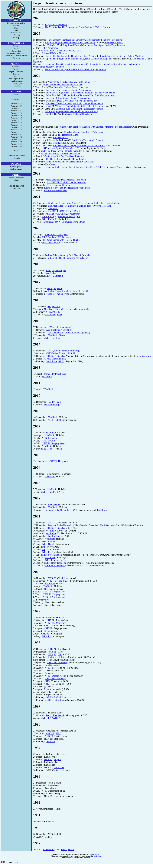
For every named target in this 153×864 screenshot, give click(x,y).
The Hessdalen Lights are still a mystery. (66, 40)
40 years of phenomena (56, 24)
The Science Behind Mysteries (129, 56)
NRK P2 (46, 718)
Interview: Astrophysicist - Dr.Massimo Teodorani (69, 92)
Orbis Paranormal (50, 48)
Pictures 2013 (16, 130)
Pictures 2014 (16, 127)
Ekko (59, 288)
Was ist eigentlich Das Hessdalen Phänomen (64, 156)
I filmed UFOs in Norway (54, 53)
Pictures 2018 (16, 118)
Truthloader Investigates (55, 374)
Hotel (16, 30)
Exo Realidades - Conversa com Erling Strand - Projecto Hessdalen (79, 205)
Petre (53, 623)
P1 (55, 522)
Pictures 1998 (16, 146)
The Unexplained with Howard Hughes (61, 240)
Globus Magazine (52, 358)
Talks (16, 76)
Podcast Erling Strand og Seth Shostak (63, 255)
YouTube (83, 140)
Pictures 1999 (16, 144)
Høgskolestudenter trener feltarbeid (71, 291)
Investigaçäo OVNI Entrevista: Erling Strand (64, 222)
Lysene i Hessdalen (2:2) (67, 148)
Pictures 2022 (16, 108)
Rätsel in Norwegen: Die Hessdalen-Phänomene (67, 187)
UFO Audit (53, 327)
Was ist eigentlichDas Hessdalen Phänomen (65, 179)
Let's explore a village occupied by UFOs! (62, 50)
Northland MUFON (86, 82)
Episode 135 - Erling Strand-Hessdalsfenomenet (70, 45)
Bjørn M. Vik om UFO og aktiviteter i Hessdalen (69, 106)
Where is (16, 35)
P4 (43, 546)
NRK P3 (50, 733)
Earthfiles (101, 510)
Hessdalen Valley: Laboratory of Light (64, 103)
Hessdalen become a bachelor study (72, 309)
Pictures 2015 (16, 125)
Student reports (16, 169)
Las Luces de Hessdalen (55, 190)
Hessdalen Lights (50, 242)
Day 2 (77, 211)
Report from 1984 (16, 71)
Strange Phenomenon (81, 90)
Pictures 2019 (16, 115)
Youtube (60, 66)
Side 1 (64, 849)
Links (16, 180)
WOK (56, 718)
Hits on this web (16, 186)
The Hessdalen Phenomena (60, 185)
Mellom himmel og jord (69, 216)
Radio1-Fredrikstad (57, 657)
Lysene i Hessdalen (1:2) (68, 151)
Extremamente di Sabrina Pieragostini (104, 40)
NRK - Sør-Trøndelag (57, 581)
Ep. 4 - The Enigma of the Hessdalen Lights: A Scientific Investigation (79, 58)
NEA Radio (48, 389)
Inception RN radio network (56, 294)
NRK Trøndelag (55, 332)
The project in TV (16, 79)
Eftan (67, 219)
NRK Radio (48, 216)
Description (16, 51)
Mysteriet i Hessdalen (69, 153)
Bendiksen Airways (113, 42)
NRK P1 (46, 443)
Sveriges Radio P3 (54, 330)
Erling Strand (94, 854)
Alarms (16, 99)
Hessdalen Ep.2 (60, 143)
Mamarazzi (61, 623)
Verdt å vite (51, 361)
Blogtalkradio (54, 306)
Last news (16, 67)
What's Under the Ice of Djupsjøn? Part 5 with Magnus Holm (86, 95)
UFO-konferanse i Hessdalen (58, 84)
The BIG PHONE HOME (60, 211)
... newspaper (16, 83)
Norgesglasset (58, 443)
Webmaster (98, 856)
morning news (144, 356)
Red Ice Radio (54, 402)
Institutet (68, 330)
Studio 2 (59, 276)
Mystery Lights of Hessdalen (78, 114)
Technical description (16, 155)
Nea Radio (77, 84)
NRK (48, 270)
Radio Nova (48, 849)
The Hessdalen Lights (68, 135)
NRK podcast (48, 148)
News (59, 314)
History (16, 74)
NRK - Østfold (51, 625)
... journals (16, 86)
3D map (16, 37)
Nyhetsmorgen (59, 270)
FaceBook (50, 164)
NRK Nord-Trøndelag (55, 563)
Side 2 (71, 849)
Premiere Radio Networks (57, 510)
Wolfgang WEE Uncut (55, 214)
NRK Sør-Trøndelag (55, 356)
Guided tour (16, 33)
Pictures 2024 (16, 103)
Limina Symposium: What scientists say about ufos (70, 161)
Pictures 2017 (16, 120)
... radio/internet (16, 81)
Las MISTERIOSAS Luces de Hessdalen (66, 182)
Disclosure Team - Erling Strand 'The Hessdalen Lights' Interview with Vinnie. (85, 203)
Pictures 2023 (16, 106)
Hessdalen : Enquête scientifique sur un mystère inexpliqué (72, 64)
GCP (16, 151)
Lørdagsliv (62, 234)
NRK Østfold (52, 353)
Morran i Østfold (67, 353)
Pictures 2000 (16, 142)
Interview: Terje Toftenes (57, 90)
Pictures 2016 (16, 122)
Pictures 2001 (16, 139)
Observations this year (16, 53)
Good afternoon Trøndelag (77, 332)
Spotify (75, 140)
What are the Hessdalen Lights (61, 82)
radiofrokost (53, 631)
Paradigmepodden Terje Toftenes (109, 45)
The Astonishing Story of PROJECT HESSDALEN (69, 69)
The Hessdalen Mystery (57, 159)
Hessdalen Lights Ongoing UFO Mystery (83, 132)
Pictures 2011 (16, 132)
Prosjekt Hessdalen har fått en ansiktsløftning (77, 111)
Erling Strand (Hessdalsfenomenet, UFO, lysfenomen (70, 42)
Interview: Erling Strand (57, 98)
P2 (53, 276)
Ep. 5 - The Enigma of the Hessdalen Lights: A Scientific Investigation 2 (80, 56)
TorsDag (56, 536)
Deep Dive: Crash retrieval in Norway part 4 (78, 100)
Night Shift (100, 69)
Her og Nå (61, 560)
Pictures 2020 (16, 113)
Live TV (16, 94)
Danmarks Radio (50, 153)
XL (60, 654)
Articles (16, 69)
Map (16, 28)
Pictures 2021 (16, 111)
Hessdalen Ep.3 (60, 137)
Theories (16, 58)
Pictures (16, 25)
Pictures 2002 (16, 137)
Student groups (16, 166)
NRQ (58, 733)
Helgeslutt (63, 461)
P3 (55, 654)
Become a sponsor (16, 177)
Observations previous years (16, 56)
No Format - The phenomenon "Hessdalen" (67, 258)
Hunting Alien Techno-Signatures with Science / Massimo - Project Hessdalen (95, 126)
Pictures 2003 (16, 134)
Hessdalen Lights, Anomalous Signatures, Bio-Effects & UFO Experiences (80, 167)
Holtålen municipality (16, 23)
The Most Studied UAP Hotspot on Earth (64, 27)
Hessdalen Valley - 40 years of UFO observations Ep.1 (79, 145)
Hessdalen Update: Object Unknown (70, 87)
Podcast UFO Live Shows (97, 27)
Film (16, 48)
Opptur (57, 759)
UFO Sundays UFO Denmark (56, 237)
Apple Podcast (96, 140)
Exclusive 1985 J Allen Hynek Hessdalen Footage (79, 108)
